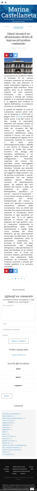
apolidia (5, 427)
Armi (4, 432)
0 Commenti (21, 276)
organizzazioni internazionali (21, 471)
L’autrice (22, 473)
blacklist (6, 438)
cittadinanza (7, 454)
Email (18, 369)
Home (7, 467)
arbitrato (6, 429)
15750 (19, 116)
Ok (32, 489)
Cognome (18, 385)
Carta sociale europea (11, 450)
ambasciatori (7, 423)
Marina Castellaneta (18, 12)
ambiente (6, 425)
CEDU (4, 452)
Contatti (14, 473)
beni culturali (8, 436)
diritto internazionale (19, 467)
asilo (4, 434)
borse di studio (8, 441)
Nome (18, 377)
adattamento (7, 416)
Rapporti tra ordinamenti (18, 27)
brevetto (6, 443)
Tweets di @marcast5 (18, 355)
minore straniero (11, 276)
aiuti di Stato (7, 420)
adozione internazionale (12, 418)
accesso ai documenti (10, 414)
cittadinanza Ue (8, 456)
